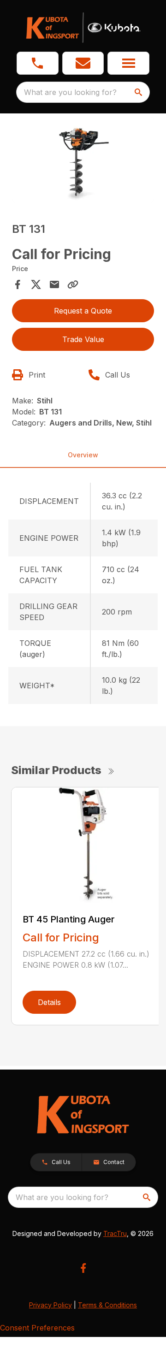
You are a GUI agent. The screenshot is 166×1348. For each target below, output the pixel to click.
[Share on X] (36, 284)
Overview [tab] (83, 455)
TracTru (115, 1233)
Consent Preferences (37, 1327)
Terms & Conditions (107, 1305)
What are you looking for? (70, 92)
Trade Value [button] (83, 339)
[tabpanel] (83, 161)
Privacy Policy (50, 1305)
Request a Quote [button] (83, 310)
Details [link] (49, 1002)
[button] (38, 63)
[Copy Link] (72, 284)
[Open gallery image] (83, 159)
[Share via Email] (54, 284)
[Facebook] (83, 1268)
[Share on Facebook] (17, 284)
